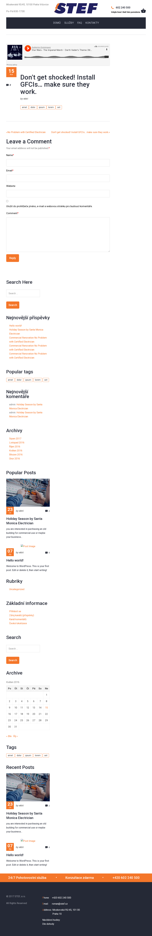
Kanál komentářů (17, 619)
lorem (51, 107)
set (58, 107)
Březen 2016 (16, 454)
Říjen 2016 (14, 446)
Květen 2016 (15, 450)
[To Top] (145, 927)
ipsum (42, 107)
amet (24, 107)
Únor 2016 (14, 458)
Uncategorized (16, 589)
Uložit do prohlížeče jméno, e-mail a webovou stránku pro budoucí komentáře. (49, 206)
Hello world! (15, 325)
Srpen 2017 (15, 438)
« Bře (9, 736)
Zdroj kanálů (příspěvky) (21, 615)
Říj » (15, 736)
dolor (33, 107)
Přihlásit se (15, 611)
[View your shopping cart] (143, 10)
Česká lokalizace (18, 623)
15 (46, 707)
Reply (12, 258)
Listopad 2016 (16, 442)
